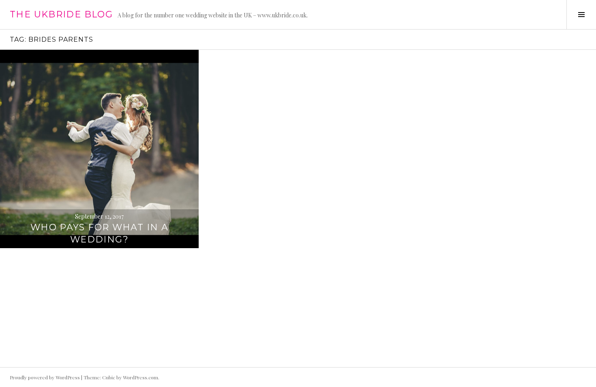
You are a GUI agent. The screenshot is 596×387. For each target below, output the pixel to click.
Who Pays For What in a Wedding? (99, 233)
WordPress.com (140, 377)
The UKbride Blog (61, 14)
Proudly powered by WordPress (45, 377)
